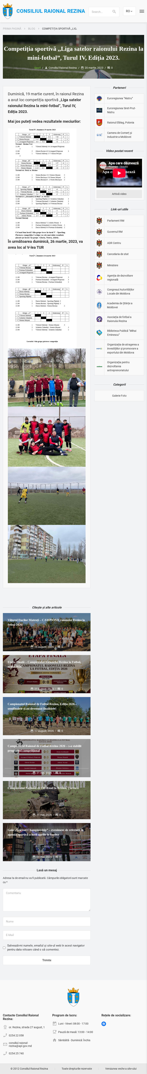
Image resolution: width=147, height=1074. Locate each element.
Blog (31, 28)
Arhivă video (119, 193)
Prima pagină (12, 28)
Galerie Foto (119, 395)
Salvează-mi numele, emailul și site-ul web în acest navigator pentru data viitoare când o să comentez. (46, 947)
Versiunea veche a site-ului (120, 1068)
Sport (37, 67)
